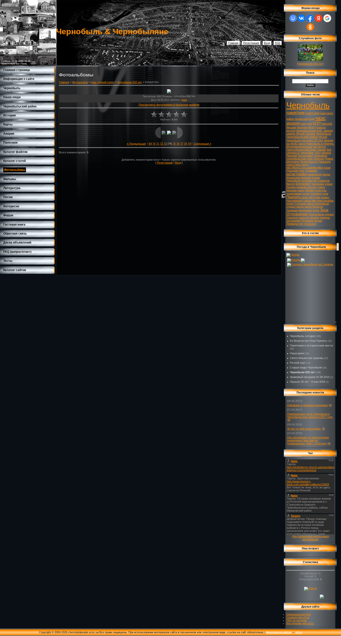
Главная (233, 42)
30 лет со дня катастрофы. (304, 428)
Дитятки (302, 127)
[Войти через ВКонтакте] (301, 18)
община (326, 152)
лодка (290, 203)
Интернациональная (299, 146)
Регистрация (251, 42)
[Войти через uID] (293, 18)
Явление (291, 155)
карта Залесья (314, 206)
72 (161, 143)
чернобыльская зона (299, 158)
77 (181, 143)
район (290, 118)
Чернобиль (307, 152)
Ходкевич (311, 170)
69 (150, 143)
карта (301, 143)
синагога (303, 217)
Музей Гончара (305, 133)
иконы (326, 174)
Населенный (294, 200)
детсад (290, 130)
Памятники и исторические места (311, 345)
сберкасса (293, 152)
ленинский (301, 118)
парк (303, 123)
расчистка (319, 146)
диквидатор (314, 174)
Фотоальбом (80, 82)
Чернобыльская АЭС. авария (314, 130)
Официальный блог (298, 614)
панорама (318, 183)
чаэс (320, 118)
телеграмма (294, 193)
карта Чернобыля (318, 203)
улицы (307, 200)
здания (321, 149)
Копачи (313, 161)
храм (327, 167)
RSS (277, 42)
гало (302, 170)
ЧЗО (318, 152)
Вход (267, 42)
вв (315, 180)
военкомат (303, 184)
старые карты (295, 206)
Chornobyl (310, 223)
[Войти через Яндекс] (318, 18)
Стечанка (300, 203)
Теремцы (292, 210)
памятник (295, 112)
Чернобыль (308, 105)
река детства (311, 197)
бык (329, 149)
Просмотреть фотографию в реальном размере (169, 104)
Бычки (318, 220)
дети (311, 127)
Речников (307, 220)
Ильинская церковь (298, 177)
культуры (321, 190)
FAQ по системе (296, 620)
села (325, 193)
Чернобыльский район (302, 137)
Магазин (291, 190)
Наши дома (297, 353)
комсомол (326, 113)
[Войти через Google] (327, 18)
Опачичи (292, 217)
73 (165, 143)
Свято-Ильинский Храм (301, 149)
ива (314, 200)
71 (157, 143)
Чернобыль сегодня (302, 335)
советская (312, 113)
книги (301, 190)
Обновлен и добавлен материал (307, 405)
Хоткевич (307, 180)
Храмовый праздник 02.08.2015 (310, 376)
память (291, 133)
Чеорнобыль (316, 214)
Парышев (324, 161)
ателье (329, 214)
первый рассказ (306, 187)
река (320, 200)
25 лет (318, 140)
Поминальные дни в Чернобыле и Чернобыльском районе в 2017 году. (310, 415)
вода (312, 118)
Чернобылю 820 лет (129, 82)
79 (189, 143)
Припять (293, 197)
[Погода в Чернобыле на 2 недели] (310, 263)
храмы (325, 197)
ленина (314, 217)
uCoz (299, 632)
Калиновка (305, 210)
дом (309, 123)
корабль (329, 200)
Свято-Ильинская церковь (306, 357)
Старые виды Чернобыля (306, 367)
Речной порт (298, 362)
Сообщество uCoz (298, 617)
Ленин (309, 190)
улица (321, 187)
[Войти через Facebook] (310, 18)
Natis (184, 100)
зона (316, 210)
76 (177, 143)
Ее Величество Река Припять (308, 340)
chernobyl (307, 140)
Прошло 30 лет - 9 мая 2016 (307, 381)
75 (174, 143)
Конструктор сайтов (278, 632)
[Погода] (292, 254)
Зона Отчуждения (307, 212)
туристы (320, 127)
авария (293, 123)
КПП (317, 123)
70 (154, 143)
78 (185, 143)
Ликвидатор (294, 224)
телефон (315, 193)
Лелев (304, 161)
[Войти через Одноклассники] (310, 27)
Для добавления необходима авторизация (310, 538)
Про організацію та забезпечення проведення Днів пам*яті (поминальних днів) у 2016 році (308, 440)
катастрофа (296, 174)
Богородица (305, 155)
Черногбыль (323, 133)
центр (306, 193)
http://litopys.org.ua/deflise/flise (304, 167)
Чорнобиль (320, 155)
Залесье (318, 158)
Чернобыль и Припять (320, 143)
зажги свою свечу (297, 164)
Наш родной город (102, 82)
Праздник (292, 170)
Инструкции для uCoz (300, 623)
